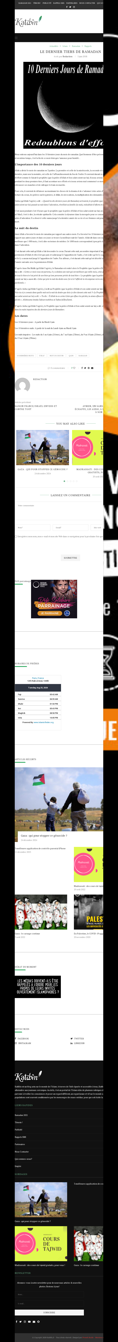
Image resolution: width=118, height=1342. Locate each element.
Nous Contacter (87, 3)
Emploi (18, 1166)
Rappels (88, 46)
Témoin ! (37, 3)
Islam (65, 46)
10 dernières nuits (25, 356)
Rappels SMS (58, 3)
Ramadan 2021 (25, 3)
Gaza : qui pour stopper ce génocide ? (43, 469)
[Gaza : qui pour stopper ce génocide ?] (42, 447)
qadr (71, 356)
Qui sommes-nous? (23, 1159)
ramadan (83, 356)
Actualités (53, 46)
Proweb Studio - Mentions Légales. (95, 1337)
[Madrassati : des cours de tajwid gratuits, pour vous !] (41, 1243)
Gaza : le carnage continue (27, 933)
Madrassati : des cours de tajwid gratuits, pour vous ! (40, 1265)
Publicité (47, 3)
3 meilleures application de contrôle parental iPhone (40, 848)
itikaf (42, 356)
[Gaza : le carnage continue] (41, 912)
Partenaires (71, 3)
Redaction (67, 56)
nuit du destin (56, 356)
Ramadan (76, 46)
